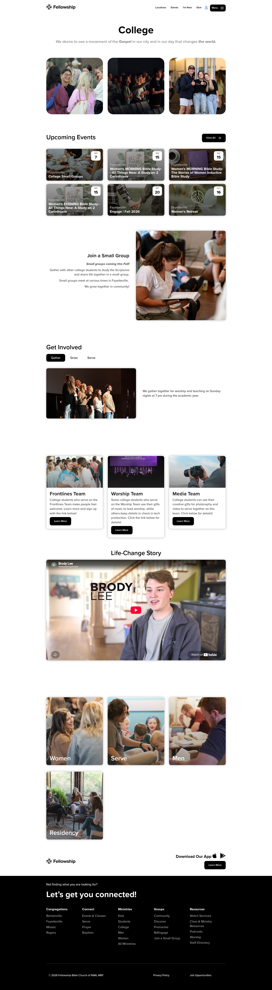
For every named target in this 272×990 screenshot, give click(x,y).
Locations (160, 7)
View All (210, 138)
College (123, 927)
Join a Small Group (167, 938)
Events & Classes (94, 915)
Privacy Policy (161, 975)
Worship (195, 937)
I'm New (187, 7)
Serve (91, 357)
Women (123, 938)
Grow (74, 357)
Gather (55, 357)
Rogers (51, 932)
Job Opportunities (200, 975)
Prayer (86, 927)
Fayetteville (54, 921)
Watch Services (200, 915)
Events (174, 7)
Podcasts (196, 931)
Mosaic (51, 927)
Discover (160, 921)
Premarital (161, 927)
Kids (121, 915)
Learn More (60, 521)
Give (198, 7)
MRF (100, 975)
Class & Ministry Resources (201, 923)
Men (121, 932)
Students (124, 921)
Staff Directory (200, 942)
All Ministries (127, 943)
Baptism (88, 932)
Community (162, 915)
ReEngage (161, 932)
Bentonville (54, 915)
